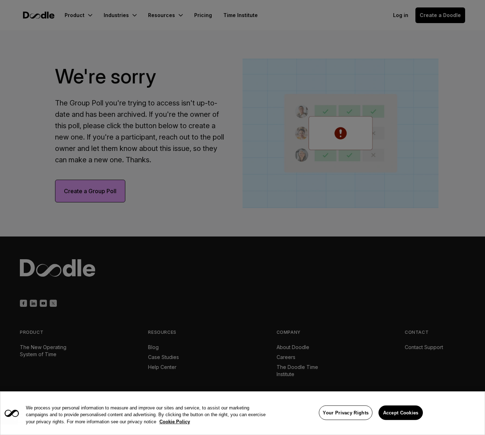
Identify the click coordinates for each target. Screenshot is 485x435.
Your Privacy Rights (346, 412)
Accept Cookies (401, 412)
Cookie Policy (174, 421)
